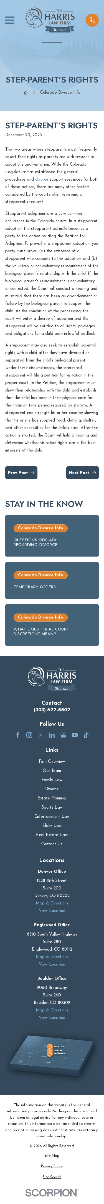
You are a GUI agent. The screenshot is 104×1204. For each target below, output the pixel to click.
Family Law (52, 780)
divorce (41, 180)
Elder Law (52, 826)
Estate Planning (51, 798)
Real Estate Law (52, 835)
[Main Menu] (9, 20)
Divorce (52, 789)
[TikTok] (86, 735)
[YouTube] (75, 735)
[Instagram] (29, 735)
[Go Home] (26, 93)
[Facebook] (18, 735)
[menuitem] (52, 1156)
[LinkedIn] (52, 735)
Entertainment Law (52, 817)
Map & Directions (52, 903)
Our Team (52, 771)
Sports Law (52, 808)
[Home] (50, 20)
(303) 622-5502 (52, 709)
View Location (52, 911)
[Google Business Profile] (63, 735)
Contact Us (51, 844)
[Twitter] (41, 735)
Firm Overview (52, 762)
